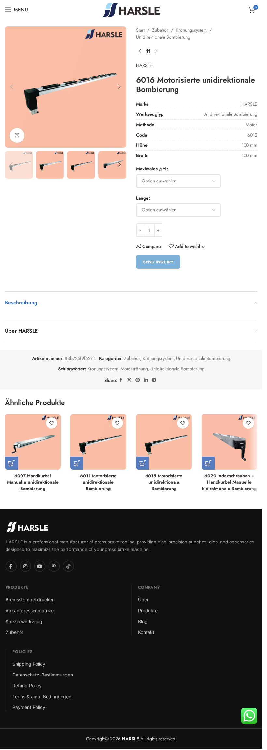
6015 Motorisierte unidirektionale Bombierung (163, 482)
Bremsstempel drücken (30, 599)
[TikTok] (68, 566)
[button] (11, 86)
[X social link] (129, 380)
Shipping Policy (28, 664)
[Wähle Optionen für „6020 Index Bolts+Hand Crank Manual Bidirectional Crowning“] (208, 463)
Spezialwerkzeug (24, 621)
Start (140, 30)
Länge (142, 198)
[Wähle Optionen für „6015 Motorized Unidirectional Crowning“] (142, 463)
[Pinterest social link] (138, 380)
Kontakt (146, 632)
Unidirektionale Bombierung (163, 37)
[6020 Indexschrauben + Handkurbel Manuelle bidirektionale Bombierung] (229, 442)
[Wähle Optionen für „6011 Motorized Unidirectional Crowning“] (76, 463)
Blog (143, 621)
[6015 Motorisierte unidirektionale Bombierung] (164, 442)
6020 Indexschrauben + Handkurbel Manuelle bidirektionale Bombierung (229, 482)
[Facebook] (11, 566)
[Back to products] (148, 51)
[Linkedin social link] (146, 380)
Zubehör (160, 30)
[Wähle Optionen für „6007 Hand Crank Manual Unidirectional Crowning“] (11, 463)
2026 (124, 738)
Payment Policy (28, 707)
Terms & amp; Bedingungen (41, 696)
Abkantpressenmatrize (30, 610)
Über (143, 599)
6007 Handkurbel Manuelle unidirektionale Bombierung (33, 482)
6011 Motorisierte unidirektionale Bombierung (98, 482)
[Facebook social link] (121, 380)
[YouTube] (39, 566)
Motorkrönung (134, 369)
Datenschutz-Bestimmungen (42, 674)
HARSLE (144, 65)
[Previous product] (140, 51)
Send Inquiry (158, 262)
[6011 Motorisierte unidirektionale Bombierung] (98, 442)
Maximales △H (151, 169)
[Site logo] (131, 9)
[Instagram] (25, 566)
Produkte (148, 610)
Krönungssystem (191, 30)
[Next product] (156, 51)
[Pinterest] (54, 566)
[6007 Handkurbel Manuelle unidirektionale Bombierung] (33, 442)
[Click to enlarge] (17, 135)
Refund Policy (27, 685)
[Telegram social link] (154, 380)
